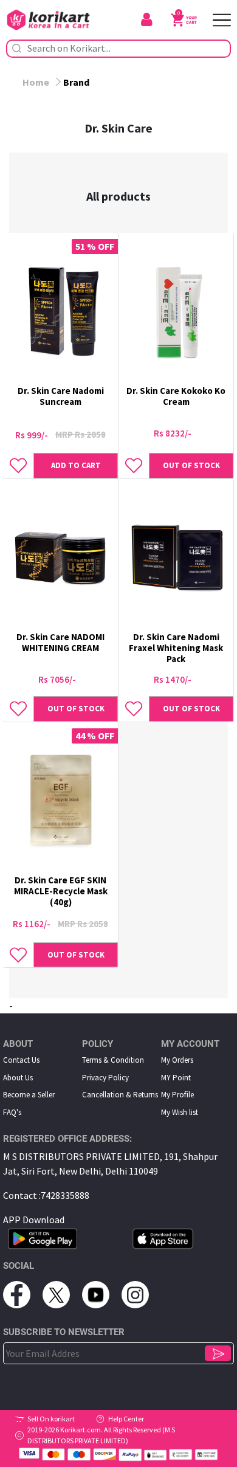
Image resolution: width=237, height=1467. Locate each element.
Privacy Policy (105, 1077)
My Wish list (179, 1112)
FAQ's (12, 1112)
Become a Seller (29, 1094)
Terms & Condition (113, 1060)
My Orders (177, 1060)
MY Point (176, 1077)
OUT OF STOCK (191, 465)
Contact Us (21, 1060)
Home (35, 82)
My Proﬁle (177, 1094)
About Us (18, 1077)
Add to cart (76, 465)
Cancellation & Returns (120, 1094)
